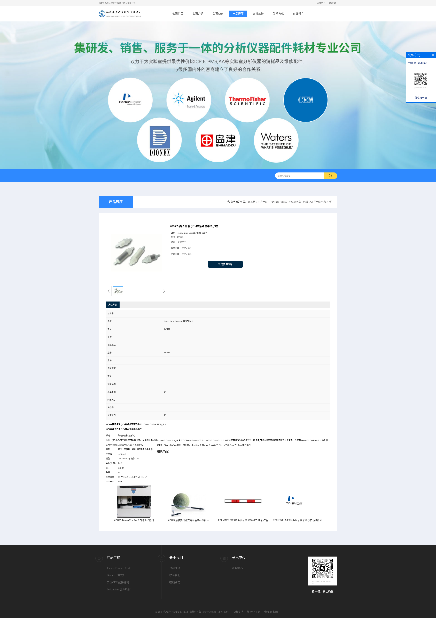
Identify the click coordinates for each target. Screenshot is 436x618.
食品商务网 (271, 612)
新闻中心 (237, 568)
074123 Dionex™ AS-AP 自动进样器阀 (134, 520)
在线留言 (321, 3)
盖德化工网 (253, 612)
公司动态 (218, 13)
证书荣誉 (258, 13)
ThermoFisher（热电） (120, 568)
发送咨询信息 (225, 264)
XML (227, 612)
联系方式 (278, 13)
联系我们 (333, 3)
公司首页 (177, 13)
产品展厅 (238, 13)
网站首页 (253, 202)
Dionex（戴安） (280, 202)
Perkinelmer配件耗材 (119, 589)
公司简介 (174, 568)
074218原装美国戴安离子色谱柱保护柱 (188, 520)
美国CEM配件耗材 (118, 582)
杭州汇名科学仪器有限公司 (171, 612)
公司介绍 (197, 13)
